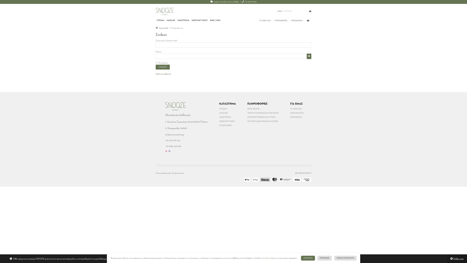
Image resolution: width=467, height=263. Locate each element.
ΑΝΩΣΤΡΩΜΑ (225, 117)
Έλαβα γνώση (459, 259)
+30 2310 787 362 (172, 140)
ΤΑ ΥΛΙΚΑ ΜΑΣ (265, 21)
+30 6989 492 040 (173, 146)
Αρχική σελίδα (163, 28)
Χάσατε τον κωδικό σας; (163, 74)
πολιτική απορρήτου (270, 258)
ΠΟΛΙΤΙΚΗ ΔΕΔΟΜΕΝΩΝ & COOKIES (262, 121)
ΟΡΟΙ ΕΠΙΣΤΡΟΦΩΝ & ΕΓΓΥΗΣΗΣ (261, 117)
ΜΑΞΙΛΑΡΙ (223, 113)
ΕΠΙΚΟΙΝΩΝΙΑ (297, 21)
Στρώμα (160, 20)
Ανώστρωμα (183, 20)
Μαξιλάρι (171, 20)
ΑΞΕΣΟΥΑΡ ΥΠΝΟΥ (227, 121)
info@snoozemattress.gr (174, 134)
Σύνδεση (163, 67)
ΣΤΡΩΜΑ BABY (225, 126)
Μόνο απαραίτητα (345, 258)
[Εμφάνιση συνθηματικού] (309, 56)
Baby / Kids (215, 20)
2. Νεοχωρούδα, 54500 (176, 128)
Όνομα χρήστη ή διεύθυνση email (170, 41)
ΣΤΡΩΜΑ (223, 109)
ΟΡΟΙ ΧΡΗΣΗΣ (253, 109)
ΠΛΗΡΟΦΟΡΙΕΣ (280, 21)
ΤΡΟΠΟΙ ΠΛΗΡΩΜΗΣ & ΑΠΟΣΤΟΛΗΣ (263, 113)
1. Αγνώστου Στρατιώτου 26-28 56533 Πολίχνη (186, 121)
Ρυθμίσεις (324, 258)
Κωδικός (162, 52)
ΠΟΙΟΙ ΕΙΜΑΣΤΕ (297, 113)
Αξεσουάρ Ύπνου (200, 20)
